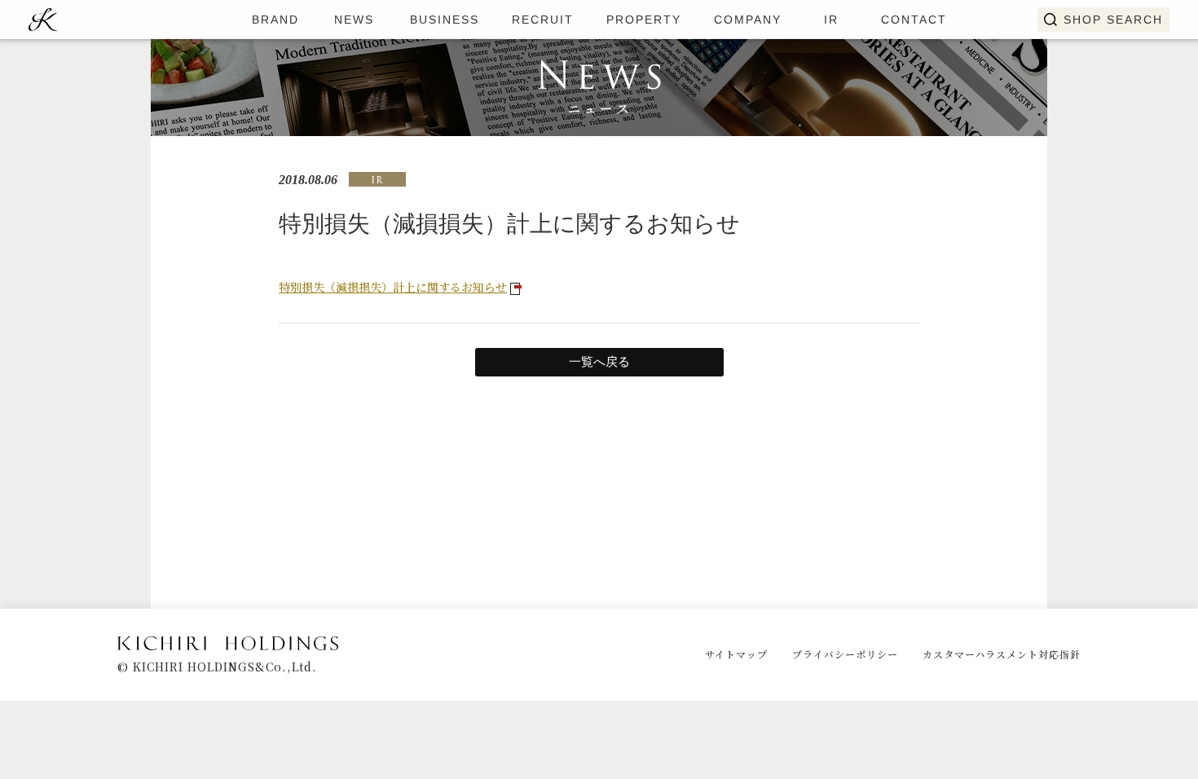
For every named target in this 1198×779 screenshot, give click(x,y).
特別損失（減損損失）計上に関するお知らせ (393, 287)
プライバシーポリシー (845, 654)
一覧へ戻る (599, 361)
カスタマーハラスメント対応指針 (1002, 654)
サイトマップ (736, 654)
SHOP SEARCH (1113, 19)
